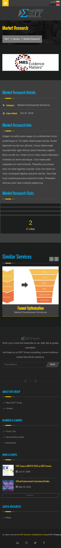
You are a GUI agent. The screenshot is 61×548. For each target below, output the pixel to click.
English (52, 4)
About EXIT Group (14, 402)
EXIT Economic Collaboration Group (33, 535)
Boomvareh (11, 443)
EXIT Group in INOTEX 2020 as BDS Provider (33, 466)
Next (56, 259)
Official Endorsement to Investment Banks (32, 481)
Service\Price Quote (15, 437)
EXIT (6, 39)
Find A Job (10, 431)
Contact (9, 408)
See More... (30, 495)
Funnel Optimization (31, 308)
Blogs (8, 517)
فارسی (53, 1)
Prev (51, 259)
